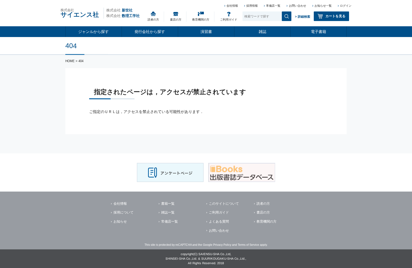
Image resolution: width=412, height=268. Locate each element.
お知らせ (120, 221)
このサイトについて (224, 203)
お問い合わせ (297, 5)
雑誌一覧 (168, 212)
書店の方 (175, 19)
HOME (70, 61)
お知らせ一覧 (323, 5)
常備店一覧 (273, 5)
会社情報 (232, 5)
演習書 (206, 32)
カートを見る (335, 16)
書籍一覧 (168, 203)
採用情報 (252, 5)
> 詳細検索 (302, 16)
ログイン (345, 5)
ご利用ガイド (228, 19)
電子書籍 (318, 32)
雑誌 (262, 32)
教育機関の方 (200, 19)
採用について (123, 212)
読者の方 (153, 19)
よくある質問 (219, 221)
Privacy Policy (222, 245)
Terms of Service (248, 245)
